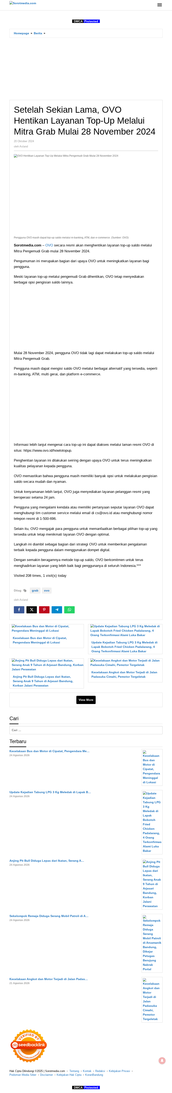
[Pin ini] (44, 609)
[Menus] (160, 5)
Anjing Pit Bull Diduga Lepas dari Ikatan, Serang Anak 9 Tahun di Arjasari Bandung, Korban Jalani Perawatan (43, 681)
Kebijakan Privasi (119, 1071)
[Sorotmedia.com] (22, 3)
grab (35, 590)
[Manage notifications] (162, 1060)
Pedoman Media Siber (22, 1074)
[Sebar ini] (19, 609)
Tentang (74, 1071)
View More (86, 699)
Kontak (87, 1071)
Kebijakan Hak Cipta (69, 1074)
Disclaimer (46, 1074)
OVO (49, 245)
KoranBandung (94, 1074)
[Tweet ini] (31, 609)
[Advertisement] (86, 68)
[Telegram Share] (57, 609)
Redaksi (100, 1071)
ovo (47, 590)
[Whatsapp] (69, 609)
